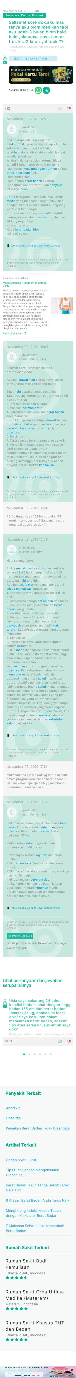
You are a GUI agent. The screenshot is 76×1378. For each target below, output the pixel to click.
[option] (38, 1021)
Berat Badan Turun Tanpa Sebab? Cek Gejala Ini (37, 1187)
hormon (51, 168)
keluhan (19, 666)
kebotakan (28, 428)
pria (46, 428)
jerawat (51, 420)
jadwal (23, 380)
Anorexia (13, 1108)
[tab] (38, 530)
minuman (41, 887)
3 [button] (35, 1054)
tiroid (38, 408)
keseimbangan (34, 168)
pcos (24, 189)
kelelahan (23, 173)
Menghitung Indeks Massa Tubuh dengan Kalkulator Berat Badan (33, 1213)
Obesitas (13, 1118)
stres (10, 173)
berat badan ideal (27, 229)
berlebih (12, 428)
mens (20, 650)
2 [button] (29, 1054)
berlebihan (45, 601)
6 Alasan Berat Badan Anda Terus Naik (37, 1200)
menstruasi (24, 568)
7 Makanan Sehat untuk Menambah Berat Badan (35, 1228)
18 (7, 1041)
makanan (45, 715)
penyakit (56, 185)
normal (19, 144)
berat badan (33, 181)
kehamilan (46, 465)
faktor (29, 584)
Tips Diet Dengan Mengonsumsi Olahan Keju (32, 1172)
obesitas (13, 432)
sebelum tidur (41, 879)
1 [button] (24, 1054)
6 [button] (51, 1054)
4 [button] (40, 1054)
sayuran (41, 855)
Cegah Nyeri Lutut (21, 1160)
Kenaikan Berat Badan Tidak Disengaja (38, 1128)
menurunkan (16, 674)
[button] (38, 108)
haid (10, 144)
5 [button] (45, 1054)
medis (11, 201)
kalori (42, 678)
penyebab (14, 625)
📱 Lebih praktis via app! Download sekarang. (34, 245)
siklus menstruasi (19, 589)
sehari (30, 843)
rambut (24, 424)
